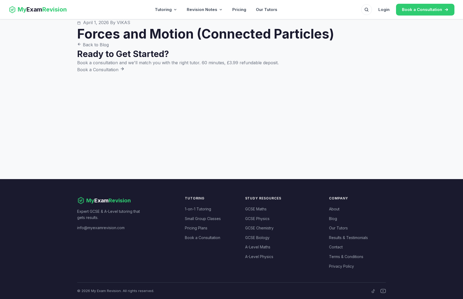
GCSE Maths (256, 209)
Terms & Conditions (346, 256)
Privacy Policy (341, 266)
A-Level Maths (257, 247)
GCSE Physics (257, 218)
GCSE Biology (257, 237)
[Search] (366, 9)
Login (384, 9)
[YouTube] (383, 291)
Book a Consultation (98, 69)
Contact (336, 247)
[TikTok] (373, 291)
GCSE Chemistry (259, 228)
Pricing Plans (196, 228)
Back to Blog (95, 44)
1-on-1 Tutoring (198, 209)
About (334, 209)
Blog (333, 218)
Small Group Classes (203, 218)
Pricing (239, 9)
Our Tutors (266, 9)
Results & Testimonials (348, 237)
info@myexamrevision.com (101, 227)
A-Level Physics (259, 256)
